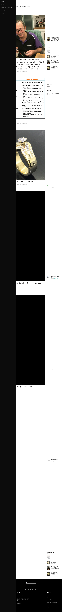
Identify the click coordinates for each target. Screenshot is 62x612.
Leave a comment (23, 71)
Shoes (48, 82)
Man (47, 80)
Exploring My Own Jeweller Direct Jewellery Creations (55, 61)
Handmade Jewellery (6, 7)
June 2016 (48, 28)
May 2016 (48, 29)
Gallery (3, 10)
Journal (48, 19)
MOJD (18, 71)
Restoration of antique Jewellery (17, 386)
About (2, 4)
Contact (3, 13)
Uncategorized (49, 84)
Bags (48, 78)
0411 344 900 (51, 599)
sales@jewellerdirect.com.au (52, 602)
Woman (48, 86)
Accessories (49, 77)
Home (2, 1)
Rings (48, 20)
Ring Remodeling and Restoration (18, 182)
